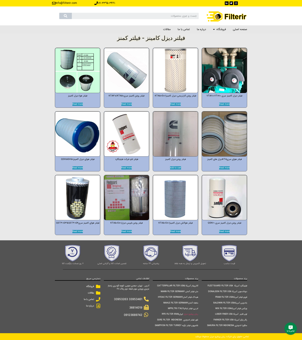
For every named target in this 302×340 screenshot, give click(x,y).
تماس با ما (184, 29)
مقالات (167, 29)
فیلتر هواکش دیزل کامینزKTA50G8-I (176, 223)
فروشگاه (221, 29)
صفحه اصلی (240, 29)
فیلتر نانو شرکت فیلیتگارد (126, 159)
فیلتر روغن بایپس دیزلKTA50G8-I (126, 223)
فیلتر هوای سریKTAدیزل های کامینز (224, 159)
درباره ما (201, 29)
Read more (224, 104)
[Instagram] (236, 3)
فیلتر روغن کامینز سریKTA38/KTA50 (126, 96)
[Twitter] (231, 3)
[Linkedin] (227, 3)
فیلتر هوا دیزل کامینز (77, 96)
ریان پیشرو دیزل (191, 314)
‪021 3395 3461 (106, 3)
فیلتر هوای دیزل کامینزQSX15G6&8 (77, 159)
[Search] (65, 16)
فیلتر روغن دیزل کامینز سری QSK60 (224, 223)
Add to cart (175, 167)
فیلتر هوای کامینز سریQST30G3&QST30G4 (77, 223)
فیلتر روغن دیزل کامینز (175, 159)
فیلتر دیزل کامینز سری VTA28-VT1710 (224, 96)
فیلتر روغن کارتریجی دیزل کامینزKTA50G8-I (175, 96)
